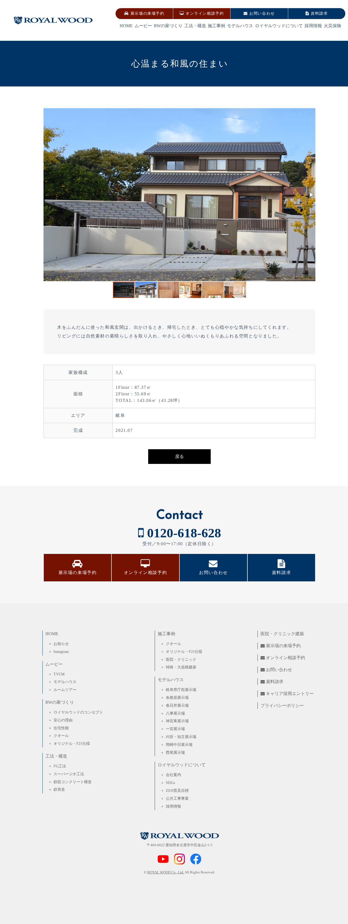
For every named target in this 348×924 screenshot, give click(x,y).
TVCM (59, 674)
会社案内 (173, 775)
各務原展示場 (177, 697)
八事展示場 (175, 713)
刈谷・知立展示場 (181, 736)
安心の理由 (63, 720)
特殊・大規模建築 (181, 667)
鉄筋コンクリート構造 (73, 782)
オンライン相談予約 (204, 13)
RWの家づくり (168, 25)
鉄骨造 (59, 789)
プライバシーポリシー (282, 705)
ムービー (143, 25)
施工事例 (216, 25)
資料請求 (318, 13)
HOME (126, 25)
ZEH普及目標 (177, 790)
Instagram (61, 651)
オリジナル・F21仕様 (72, 743)
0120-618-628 (182, 533)
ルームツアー (65, 689)
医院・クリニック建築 (282, 633)
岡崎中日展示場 (179, 744)
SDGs (170, 782)
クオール (61, 735)
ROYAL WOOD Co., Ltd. (165, 872)
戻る (179, 456)
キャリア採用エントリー (289, 693)
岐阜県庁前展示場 (181, 689)
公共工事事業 (177, 798)
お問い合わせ (261, 13)
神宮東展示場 (177, 721)
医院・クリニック (181, 659)
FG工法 (60, 766)
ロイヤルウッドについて (279, 25)
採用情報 (313, 25)
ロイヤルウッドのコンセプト (78, 712)
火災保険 (332, 25)
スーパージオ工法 (69, 774)
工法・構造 (195, 25)
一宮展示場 (175, 729)
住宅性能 (61, 728)
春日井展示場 (177, 705)
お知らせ (61, 643)
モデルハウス (240, 25)
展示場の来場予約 (146, 13)
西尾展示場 (175, 752)
